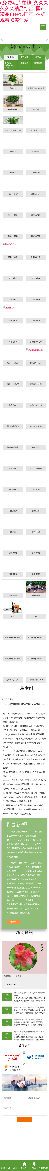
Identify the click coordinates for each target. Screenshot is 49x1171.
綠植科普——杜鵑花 (12, 976)
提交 (24, 1119)
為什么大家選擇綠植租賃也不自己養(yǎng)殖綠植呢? (29, 1033)
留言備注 (6, 1103)
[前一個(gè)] (2, 37)
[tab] (11, 57)
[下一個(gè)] (46, 37)
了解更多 (13, 922)
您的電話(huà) (33, 1093)
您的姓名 (6, 1093)
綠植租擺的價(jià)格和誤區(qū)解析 (29, 1007)
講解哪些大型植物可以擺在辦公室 (28, 1019)
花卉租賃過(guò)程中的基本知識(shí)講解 (30, 994)
